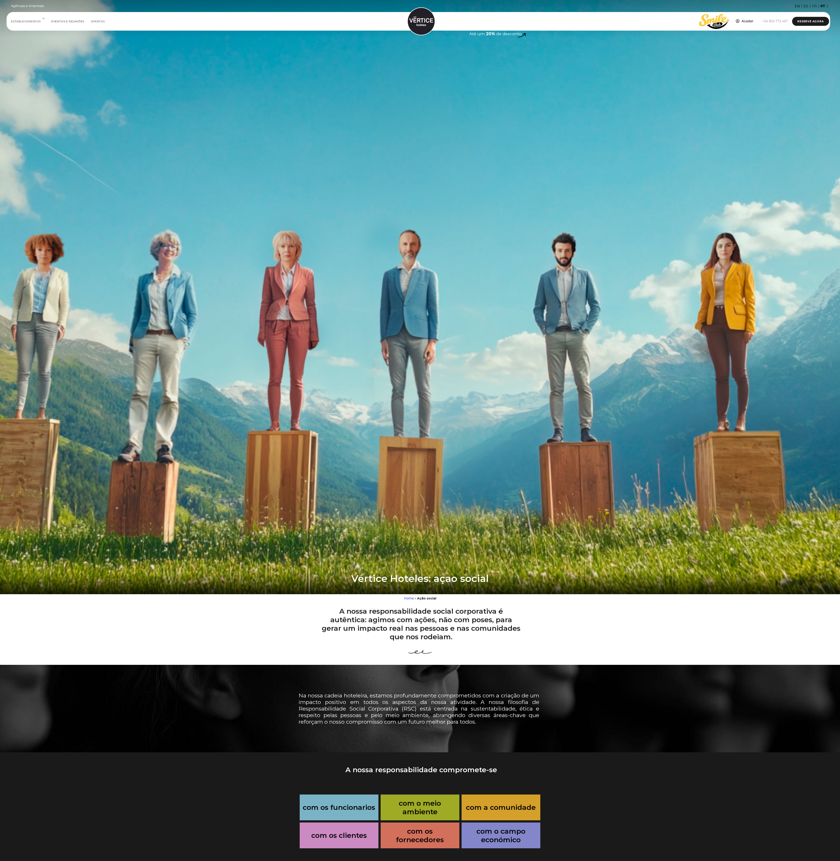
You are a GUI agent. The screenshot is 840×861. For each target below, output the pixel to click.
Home (409, 598)
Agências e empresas (27, 6)
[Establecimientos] (43, 18)
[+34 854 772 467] (758, 18)
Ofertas (98, 21)
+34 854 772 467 (775, 21)
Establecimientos (26, 21)
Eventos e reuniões (67, 21)
